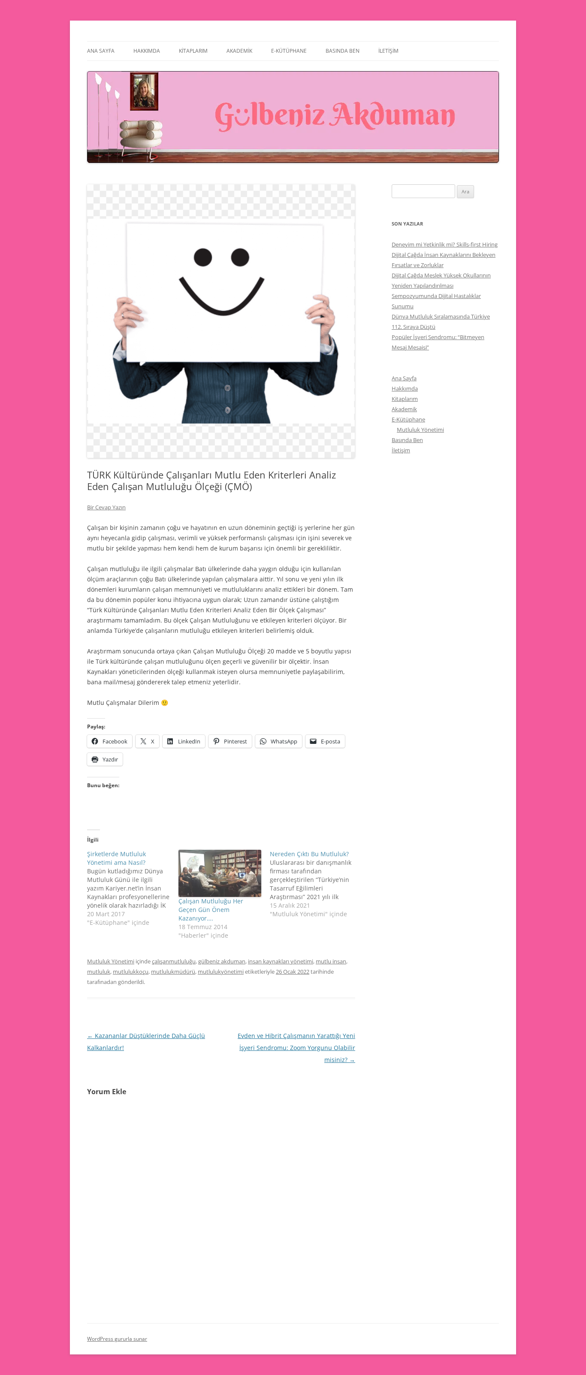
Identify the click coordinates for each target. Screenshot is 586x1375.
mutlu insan (331, 961)
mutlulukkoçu (130, 971)
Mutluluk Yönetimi (110, 961)
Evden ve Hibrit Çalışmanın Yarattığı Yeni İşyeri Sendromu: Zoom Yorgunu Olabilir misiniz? (296, 1048)
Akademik (239, 50)
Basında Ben (342, 50)
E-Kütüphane (289, 50)
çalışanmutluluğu (174, 961)
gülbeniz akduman (221, 961)
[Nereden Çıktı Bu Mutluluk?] (315, 884)
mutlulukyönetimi (221, 971)
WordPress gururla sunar (117, 1338)
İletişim (388, 50)
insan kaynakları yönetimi (280, 961)
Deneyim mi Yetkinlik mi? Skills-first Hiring (445, 244)
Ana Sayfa (101, 50)
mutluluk (98, 971)
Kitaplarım (193, 50)
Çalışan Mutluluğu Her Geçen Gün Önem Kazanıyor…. (210, 909)
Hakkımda (146, 50)
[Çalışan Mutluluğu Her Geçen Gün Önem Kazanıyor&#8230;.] (219, 873)
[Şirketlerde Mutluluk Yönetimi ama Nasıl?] (132, 888)
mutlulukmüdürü (173, 971)
